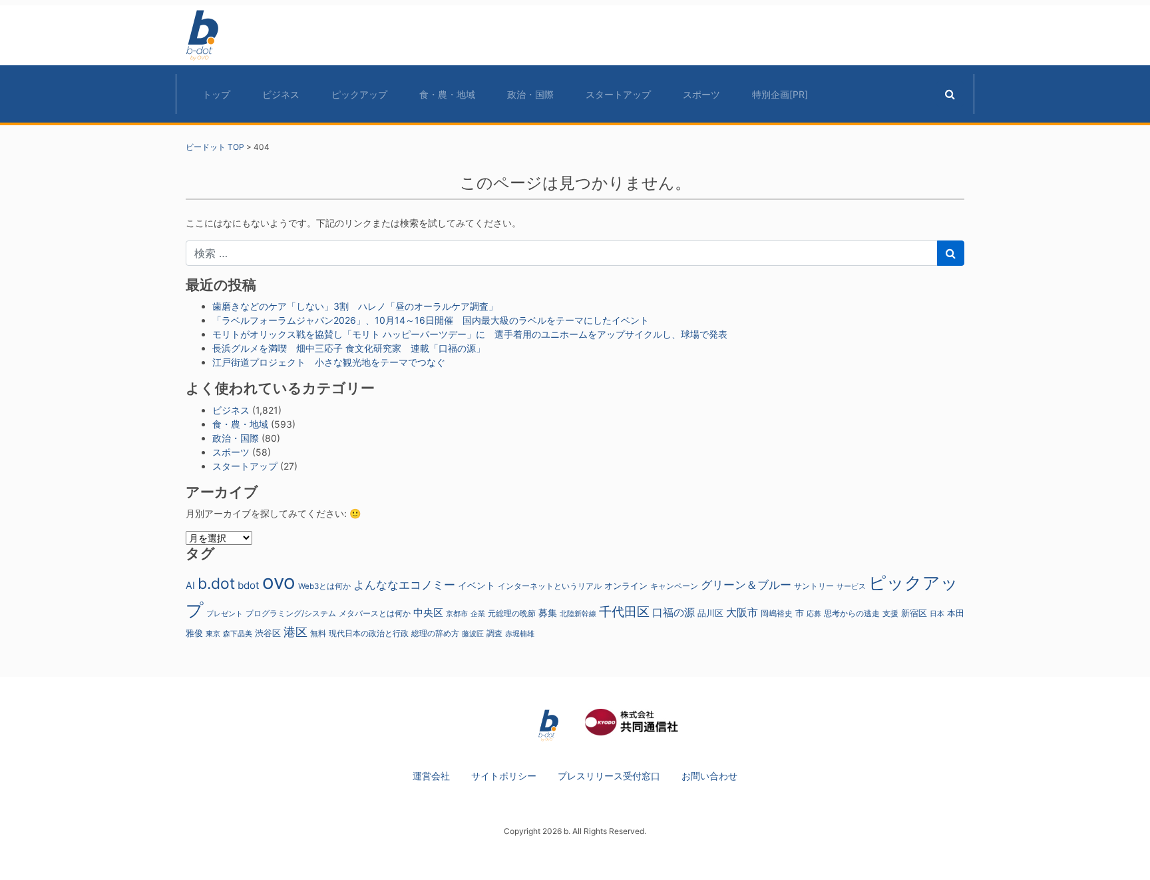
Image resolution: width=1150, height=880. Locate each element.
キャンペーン (674, 586)
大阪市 (742, 612)
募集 (547, 612)
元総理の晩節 (512, 613)
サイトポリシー (503, 775)
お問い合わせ (709, 775)
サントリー (814, 586)
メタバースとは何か (375, 613)
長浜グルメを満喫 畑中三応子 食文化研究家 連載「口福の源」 (348, 348)
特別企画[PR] (780, 94)
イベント (476, 585)
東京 (213, 633)
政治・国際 (530, 94)
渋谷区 (268, 633)
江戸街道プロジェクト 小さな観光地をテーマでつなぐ (328, 362)
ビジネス (280, 94)
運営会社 (431, 775)
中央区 (428, 612)
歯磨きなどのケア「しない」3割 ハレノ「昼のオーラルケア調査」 (355, 306)
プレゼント (224, 613)
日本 (937, 613)
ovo (278, 582)
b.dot (216, 583)
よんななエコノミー (404, 585)
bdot (249, 585)
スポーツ (701, 94)
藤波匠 (473, 633)
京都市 (457, 614)
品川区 (710, 613)
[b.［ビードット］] (548, 724)
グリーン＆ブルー (746, 585)
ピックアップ (359, 94)
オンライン (626, 586)
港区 (295, 631)
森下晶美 (237, 633)
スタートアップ (618, 94)
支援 (890, 613)
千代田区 (624, 612)
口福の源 (673, 612)
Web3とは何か (324, 586)
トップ (216, 94)
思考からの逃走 (852, 613)
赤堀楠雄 (519, 634)
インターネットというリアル (550, 586)
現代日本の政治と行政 (369, 633)
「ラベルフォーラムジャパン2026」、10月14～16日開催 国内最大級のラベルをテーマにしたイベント (430, 320)
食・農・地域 (447, 94)
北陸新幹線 (578, 614)
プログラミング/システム (291, 613)
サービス (851, 586)
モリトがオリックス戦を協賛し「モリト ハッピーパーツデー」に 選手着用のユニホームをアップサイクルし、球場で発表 (469, 334)
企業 (478, 614)
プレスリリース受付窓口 (609, 775)
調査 (494, 633)
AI (190, 585)
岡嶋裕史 (777, 613)
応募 (814, 614)
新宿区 (914, 613)
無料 (318, 633)
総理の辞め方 (435, 633)
